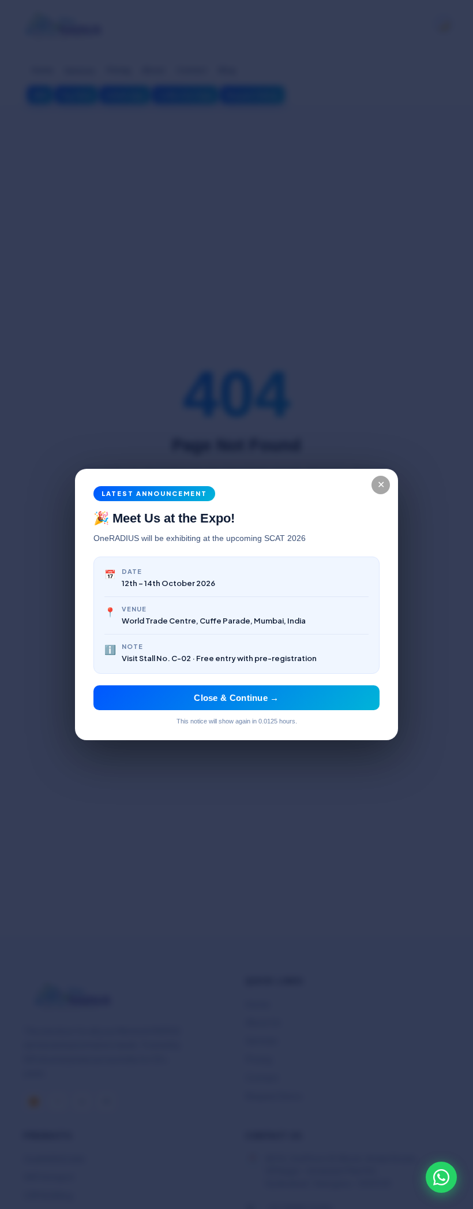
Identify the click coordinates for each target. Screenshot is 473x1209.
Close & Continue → (236, 698)
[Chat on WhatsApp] (441, 1177)
